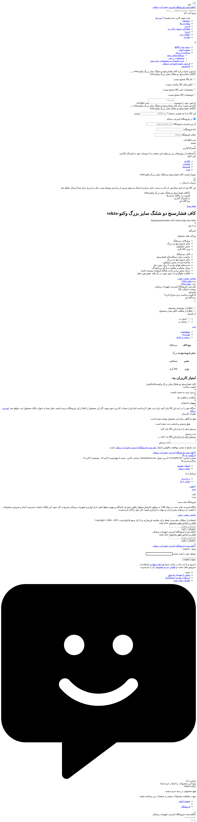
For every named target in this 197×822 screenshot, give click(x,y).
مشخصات (185, 332)
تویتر (188, 169)
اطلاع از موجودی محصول (180, 308)
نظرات (187, 37)
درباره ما (186, 478)
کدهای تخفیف (183, 466)
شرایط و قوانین (157, 564)
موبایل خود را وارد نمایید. (184, 553)
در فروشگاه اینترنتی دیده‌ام (179, 119)
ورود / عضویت (189, 559)
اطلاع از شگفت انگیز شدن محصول (175, 311)
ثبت (194, 327)
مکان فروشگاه (189, 134)
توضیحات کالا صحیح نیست (180, 95)
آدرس (187, 26)
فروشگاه (185, 806)
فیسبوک (186, 166)
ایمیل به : (182, 319)
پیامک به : (182, 321)
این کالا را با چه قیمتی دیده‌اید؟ (181, 113)
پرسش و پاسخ (183, 337)
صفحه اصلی (184, 801)
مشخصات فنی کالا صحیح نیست (178, 89)
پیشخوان (186, 20)
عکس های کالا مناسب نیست (179, 84)
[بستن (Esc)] (186, 817)
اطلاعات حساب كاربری (179, 29)
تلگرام (187, 161)
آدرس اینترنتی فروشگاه (184, 124)
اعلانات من (185, 34)
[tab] (95, 331)
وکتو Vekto (187, 281)
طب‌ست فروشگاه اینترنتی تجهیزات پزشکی (135, 447)
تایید (184, 529)
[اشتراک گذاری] (189, 817)
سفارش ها (185, 23)
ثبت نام (158, 18)
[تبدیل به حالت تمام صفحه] (192, 817)
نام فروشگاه (190, 129)
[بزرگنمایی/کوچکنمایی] (195, 817)
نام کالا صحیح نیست (183, 79)
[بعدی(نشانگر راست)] (192, 820)
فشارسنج (191, 206)
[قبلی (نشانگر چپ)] (195, 820)
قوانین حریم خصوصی (165, 567)
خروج (187, 31)
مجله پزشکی (184, 468)
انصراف (191, 529)
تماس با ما (185, 481)
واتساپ (186, 164)
